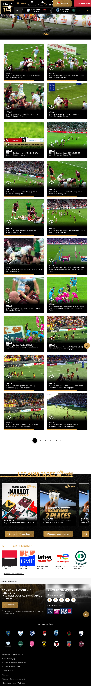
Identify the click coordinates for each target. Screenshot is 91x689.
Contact (5, 674)
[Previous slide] (79, 10)
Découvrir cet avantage (19, 533)
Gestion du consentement (13, 679)
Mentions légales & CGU (12, 654)
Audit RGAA (7, 670)
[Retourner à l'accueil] (7, 8)
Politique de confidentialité (14, 662)
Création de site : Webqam (13, 683)
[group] (36, 10)
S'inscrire (10, 604)
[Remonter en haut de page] (86, 614)
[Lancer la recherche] (45, 3)
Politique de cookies (11, 666)
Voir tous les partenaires (14, 574)
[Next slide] (87, 10)
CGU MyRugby (8, 658)
